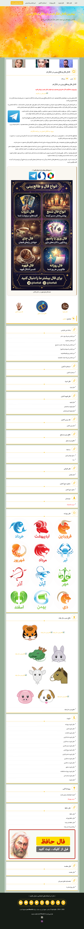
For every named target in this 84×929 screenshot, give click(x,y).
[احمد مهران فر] (66, 63)
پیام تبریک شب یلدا (69, 826)
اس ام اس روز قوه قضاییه (68, 353)
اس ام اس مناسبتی (30, 2)
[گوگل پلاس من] (31, 902)
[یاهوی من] (63, 902)
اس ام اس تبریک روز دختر (67, 336)
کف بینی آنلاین (71, 425)
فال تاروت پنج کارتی (69, 749)
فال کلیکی (72, 474)
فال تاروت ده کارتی (69, 762)
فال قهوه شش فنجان (69, 410)
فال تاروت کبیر (70, 728)
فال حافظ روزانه (70, 818)
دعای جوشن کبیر (70, 455)
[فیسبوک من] (53, 902)
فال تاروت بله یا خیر (69, 775)
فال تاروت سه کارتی (69, 741)
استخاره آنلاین (42, 2)
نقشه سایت (34, 913)
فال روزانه (52, 2)
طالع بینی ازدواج (70, 440)
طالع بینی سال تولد (69, 709)
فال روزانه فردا (70, 887)
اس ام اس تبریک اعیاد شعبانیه (66, 357)
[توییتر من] (37, 902)
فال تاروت (61, 2)
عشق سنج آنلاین (70, 489)
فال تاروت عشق (70, 767)
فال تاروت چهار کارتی (69, 745)
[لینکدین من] (21, 902)
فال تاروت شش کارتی (69, 754)
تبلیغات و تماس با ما (17, 2)
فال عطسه (72, 872)
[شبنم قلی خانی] (18, 63)
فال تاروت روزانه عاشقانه (68, 771)
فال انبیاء (72, 387)
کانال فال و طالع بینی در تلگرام (58, 72)
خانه (76, 2)
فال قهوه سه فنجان (69, 406)
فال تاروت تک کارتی (69, 737)
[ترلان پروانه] (42, 63)
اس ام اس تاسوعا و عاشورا (67, 348)
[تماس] (42, 902)
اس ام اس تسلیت (70, 340)
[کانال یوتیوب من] (26, 902)
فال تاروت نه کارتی (69, 758)
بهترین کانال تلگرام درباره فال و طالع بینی (50, 14)
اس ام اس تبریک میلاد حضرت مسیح (65, 344)
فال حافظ (69, 2)
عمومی (64, 318)
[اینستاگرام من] (47, 902)
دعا (74, 459)
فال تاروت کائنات (70, 732)
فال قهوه (72, 402)
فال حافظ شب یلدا (70, 822)
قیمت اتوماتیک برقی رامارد (67, 794)
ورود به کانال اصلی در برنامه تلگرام (42, 131)
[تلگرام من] (58, 902)
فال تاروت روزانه (70, 724)
